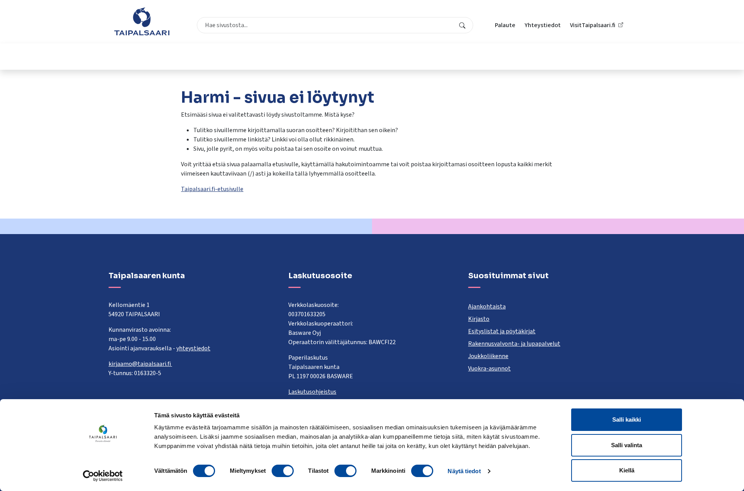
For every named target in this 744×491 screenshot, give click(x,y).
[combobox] (335, 25)
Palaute (505, 25)
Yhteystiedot (543, 25)
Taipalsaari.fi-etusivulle (212, 189)
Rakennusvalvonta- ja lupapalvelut (514, 343)
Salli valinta (626, 445)
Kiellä (626, 470)
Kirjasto (478, 319)
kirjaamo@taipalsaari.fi (140, 364)
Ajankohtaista (487, 306)
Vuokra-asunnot (489, 368)
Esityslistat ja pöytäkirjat (502, 331)
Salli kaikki (626, 419)
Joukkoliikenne (488, 356)
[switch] (283, 471)
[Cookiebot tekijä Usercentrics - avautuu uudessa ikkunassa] (103, 476)
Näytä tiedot (464, 471)
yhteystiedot (193, 348)
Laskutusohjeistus (312, 392)
